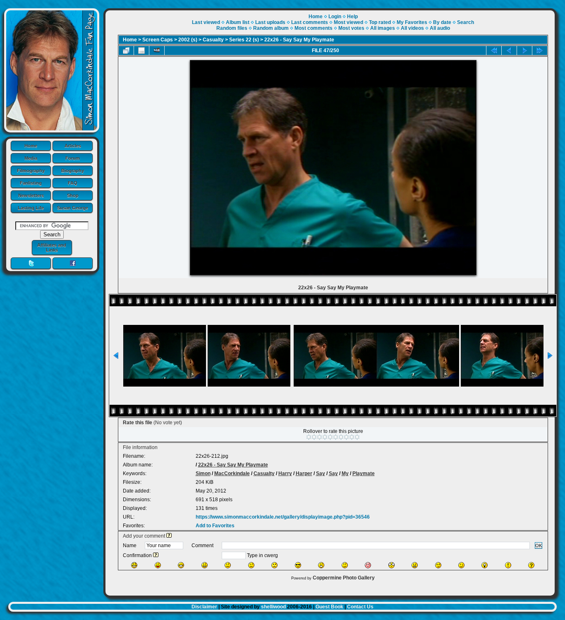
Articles (73, 145)
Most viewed (348, 22)
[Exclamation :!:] (508, 565)
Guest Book (329, 607)
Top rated (380, 22)
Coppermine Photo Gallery (344, 578)
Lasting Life (31, 207)
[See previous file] (509, 50)
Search (465, 22)
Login (334, 16)
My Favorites (412, 22)
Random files (231, 28)
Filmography (31, 170)
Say (320, 473)
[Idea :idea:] (484, 565)
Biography (72, 170)
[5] (330, 437)
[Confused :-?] (345, 565)
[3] (319, 437)
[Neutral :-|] (228, 565)
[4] (325, 437)
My (345, 473)
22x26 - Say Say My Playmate (299, 40)
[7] (341, 437)
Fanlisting (31, 182)
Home (30, 145)
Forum (72, 158)
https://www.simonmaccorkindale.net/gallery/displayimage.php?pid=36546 (283, 517)
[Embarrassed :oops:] (368, 565)
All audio (440, 28)
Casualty (213, 40)
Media (30, 158)
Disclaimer (204, 607)
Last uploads (270, 22)
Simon (203, 473)
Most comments (313, 28)
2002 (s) (187, 40)
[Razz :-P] (158, 565)
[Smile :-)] (204, 565)
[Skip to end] (539, 50)
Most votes (351, 28)
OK (538, 545)
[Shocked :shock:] (391, 565)
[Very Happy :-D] (181, 565)
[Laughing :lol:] (134, 565)
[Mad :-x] (415, 565)
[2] (314, 437)
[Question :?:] (531, 565)
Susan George (72, 207)
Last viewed (206, 22)
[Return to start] (493, 50)
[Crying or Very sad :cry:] (274, 565)
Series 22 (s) (244, 40)
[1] (308, 437)
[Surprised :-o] (321, 565)
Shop (73, 195)
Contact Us (360, 607)
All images (382, 28)
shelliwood (273, 607)
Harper (304, 473)
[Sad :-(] (251, 565)
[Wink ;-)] (461, 565)
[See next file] (524, 50)
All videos (412, 28)
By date (442, 22)
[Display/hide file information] (141, 50)
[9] (351, 437)
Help (352, 16)
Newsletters (31, 195)
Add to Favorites (215, 526)
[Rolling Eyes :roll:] (438, 565)
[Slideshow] (156, 50)
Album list (237, 22)
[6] (335, 437)
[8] (346, 437)
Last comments (309, 22)
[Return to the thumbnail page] (126, 50)
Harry (285, 473)
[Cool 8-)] (298, 565)
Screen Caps (157, 40)
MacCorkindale (232, 473)
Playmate (363, 473)
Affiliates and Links (51, 247)
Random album (271, 28)
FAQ (72, 182)
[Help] (169, 536)
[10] (357, 437)
